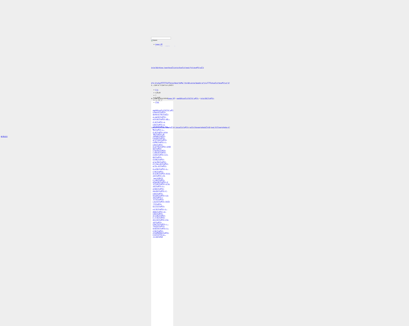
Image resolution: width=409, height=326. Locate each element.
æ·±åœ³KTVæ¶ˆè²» (159, 117)
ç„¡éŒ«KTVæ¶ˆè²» (159, 152)
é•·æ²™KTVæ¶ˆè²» (159, 147)
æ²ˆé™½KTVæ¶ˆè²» (160, 140)
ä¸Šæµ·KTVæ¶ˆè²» (159, 112)
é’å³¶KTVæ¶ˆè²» (158, 142)
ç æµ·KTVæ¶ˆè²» (159, 202)
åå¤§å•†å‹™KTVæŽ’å (160, 114)
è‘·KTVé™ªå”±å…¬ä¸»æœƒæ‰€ (159, 236)
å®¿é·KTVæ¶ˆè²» (159, 220)
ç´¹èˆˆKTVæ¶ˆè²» (158, 198)
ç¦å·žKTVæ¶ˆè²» (158, 155)
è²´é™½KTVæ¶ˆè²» (160, 183)
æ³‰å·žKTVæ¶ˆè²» (159, 182)
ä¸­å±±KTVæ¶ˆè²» (160, 196)
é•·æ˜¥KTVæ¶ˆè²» (159, 169)
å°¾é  (157, 102)
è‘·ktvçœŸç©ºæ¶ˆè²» (181, 127)
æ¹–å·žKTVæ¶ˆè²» (159, 213)
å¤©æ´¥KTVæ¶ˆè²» (207, 98)
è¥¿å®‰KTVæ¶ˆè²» (159, 135)
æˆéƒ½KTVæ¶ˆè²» (159, 119)
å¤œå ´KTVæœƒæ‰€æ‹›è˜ (220, 127)
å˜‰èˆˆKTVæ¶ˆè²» (159, 224)
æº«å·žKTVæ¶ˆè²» (159, 173)
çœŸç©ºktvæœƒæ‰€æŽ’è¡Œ (199, 127)
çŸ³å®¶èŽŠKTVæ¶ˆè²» (161, 233)
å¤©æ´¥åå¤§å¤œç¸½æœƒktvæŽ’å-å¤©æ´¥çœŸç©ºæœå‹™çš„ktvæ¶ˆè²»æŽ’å (177, 68)
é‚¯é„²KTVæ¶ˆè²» (159, 218)
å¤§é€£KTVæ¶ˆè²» (162, 148)
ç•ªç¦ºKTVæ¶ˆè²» (158, 209)
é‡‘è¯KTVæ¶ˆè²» (159, 206)
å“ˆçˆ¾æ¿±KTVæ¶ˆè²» (160, 164)
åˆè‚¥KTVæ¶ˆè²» (158, 159)
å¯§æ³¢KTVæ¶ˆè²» (159, 150)
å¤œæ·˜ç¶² (159, 44)
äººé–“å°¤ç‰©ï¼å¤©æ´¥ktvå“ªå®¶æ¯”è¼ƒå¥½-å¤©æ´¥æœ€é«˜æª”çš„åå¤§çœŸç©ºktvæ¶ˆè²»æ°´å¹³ (190, 83)
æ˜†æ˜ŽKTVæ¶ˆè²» (159, 162)
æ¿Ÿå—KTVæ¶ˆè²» (160, 166)
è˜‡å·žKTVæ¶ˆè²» (159, 138)
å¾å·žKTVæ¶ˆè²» (159, 191)
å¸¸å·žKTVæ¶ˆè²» (159, 180)
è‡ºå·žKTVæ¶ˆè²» (159, 195)
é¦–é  (156, 90)
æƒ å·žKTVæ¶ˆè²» (159, 216)
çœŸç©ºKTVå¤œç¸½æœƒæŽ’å (163, 127)
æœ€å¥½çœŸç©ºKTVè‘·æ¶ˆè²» (188, 98)
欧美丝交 (4, 137)
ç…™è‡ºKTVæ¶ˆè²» (161, 225)
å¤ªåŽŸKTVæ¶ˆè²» (159, 228)
